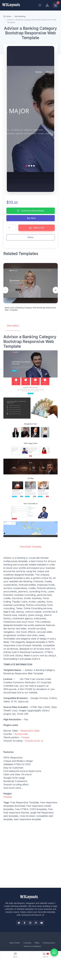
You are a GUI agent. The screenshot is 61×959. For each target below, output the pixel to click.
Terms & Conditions (32, 946)
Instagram (30, 922)
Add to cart (38, 227)
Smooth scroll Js (34, 740)
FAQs (37, 943)
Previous (5, 290)
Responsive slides (30, 730)
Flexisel (25, 737)
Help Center (14, 943)
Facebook (24, 922)
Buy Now (31, 218)
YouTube (41, 922)
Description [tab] (13, 325)
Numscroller (21, 734)
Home (8, 16)
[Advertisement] (30, 854)
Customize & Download (32, 210)
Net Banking (20, 16)
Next (56, 290)
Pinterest (35, 922)
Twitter (18, 922)
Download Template (30, 546)
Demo (30, 237)
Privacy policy (49, 943)
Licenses (27, 943)
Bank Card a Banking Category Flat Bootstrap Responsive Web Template (30, 308)
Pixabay (7, 796)
